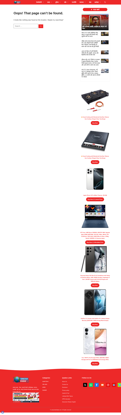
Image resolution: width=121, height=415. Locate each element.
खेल (90, 2)
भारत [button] (48, 2)
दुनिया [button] (57, 2)
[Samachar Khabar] (17, 2)
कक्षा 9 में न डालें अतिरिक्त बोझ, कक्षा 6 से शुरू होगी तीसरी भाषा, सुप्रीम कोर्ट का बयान (90, 34)
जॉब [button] (65, 2)
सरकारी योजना (45, 381)
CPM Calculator (66, 399)
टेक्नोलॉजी (44, 390)
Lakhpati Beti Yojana (67, 396)
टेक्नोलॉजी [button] (39, 2)
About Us (64, 381)
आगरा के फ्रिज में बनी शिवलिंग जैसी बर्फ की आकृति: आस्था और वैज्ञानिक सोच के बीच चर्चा (90, 53)
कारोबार (44, 387)
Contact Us (65, 384)
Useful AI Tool (65, 393)
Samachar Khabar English (69, 402)
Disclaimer (65, 387)
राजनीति (74, 2)
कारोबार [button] (97, 2)
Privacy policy (65, 390)
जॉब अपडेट (44, 384)
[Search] (41, 26)
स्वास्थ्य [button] (82, 2)
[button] (105, 2)
